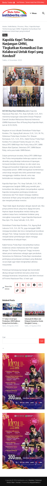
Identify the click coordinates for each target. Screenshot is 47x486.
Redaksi (31, 480)
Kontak (18, 482)
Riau (26, 26)
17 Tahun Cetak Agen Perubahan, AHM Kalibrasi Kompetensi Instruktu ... (11, 321)
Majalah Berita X (35, 482)
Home (4, 26)
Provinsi (21, 26)
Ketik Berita (12, 26)
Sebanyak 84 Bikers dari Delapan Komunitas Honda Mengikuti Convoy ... (34, 321)
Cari (3, 337)
